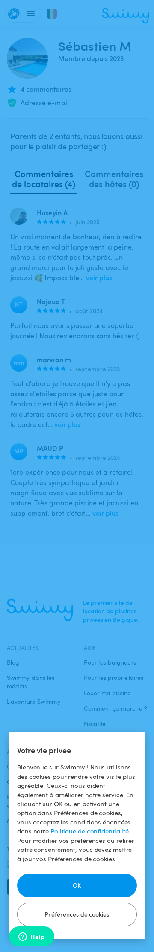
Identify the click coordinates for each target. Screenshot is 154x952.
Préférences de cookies (76, 914)
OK (77, 885)
